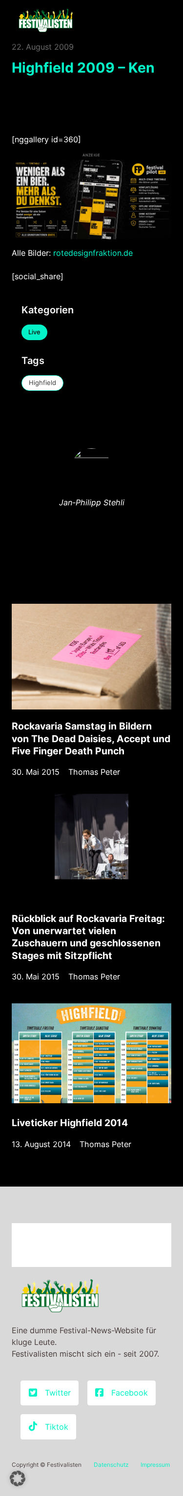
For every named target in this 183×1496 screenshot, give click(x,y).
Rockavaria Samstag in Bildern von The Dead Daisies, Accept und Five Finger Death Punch (91, 738)
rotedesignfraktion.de (93, 253)
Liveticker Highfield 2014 (70, 1123)
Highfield (42, 382)
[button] (17, 1478)
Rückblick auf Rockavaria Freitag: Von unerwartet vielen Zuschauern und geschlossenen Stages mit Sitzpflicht (88, 937)
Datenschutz (111, 1464)
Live (34, 332)
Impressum (155, 1464)
